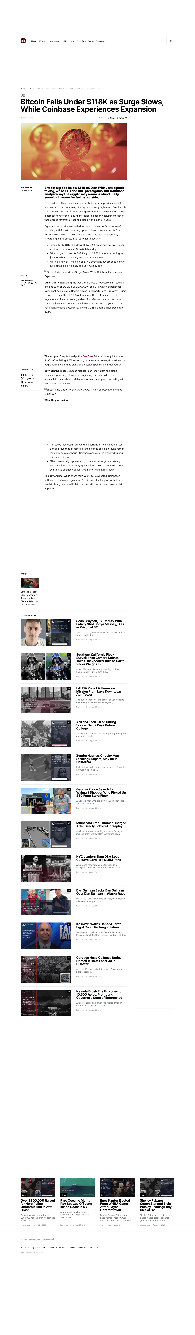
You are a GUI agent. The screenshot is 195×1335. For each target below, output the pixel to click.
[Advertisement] (97, 18)
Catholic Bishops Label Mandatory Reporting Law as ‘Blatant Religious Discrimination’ (29, 598)
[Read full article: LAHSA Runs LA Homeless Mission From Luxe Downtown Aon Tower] (73, 700)
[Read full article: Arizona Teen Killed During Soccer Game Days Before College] (73, 734)
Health (63, 41)
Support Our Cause (96, 41)
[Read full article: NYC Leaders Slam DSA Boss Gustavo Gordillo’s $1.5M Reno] (73, 868)
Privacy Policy (34, 1247)
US (39, 89)
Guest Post (81, 41)
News (31, 89)
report (70, 457)
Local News (54, 41)
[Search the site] (170, 41)
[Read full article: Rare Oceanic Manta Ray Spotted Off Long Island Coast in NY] (77, 1202)
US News (42, 41)
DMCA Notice (48, 1247)
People (71, 41)
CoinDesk (88, 356)
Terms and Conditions (65, 1247)
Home (33, 41)
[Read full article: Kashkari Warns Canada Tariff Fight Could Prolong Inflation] (73, 936)
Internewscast (27, 280)
